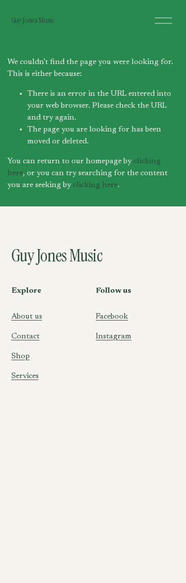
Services (25, 376)
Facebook (112, 317)
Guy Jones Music (33, 20)
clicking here (95, 185)
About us (26, 317)
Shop (20, 356)
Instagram (113, 336)
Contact (25, 336)
